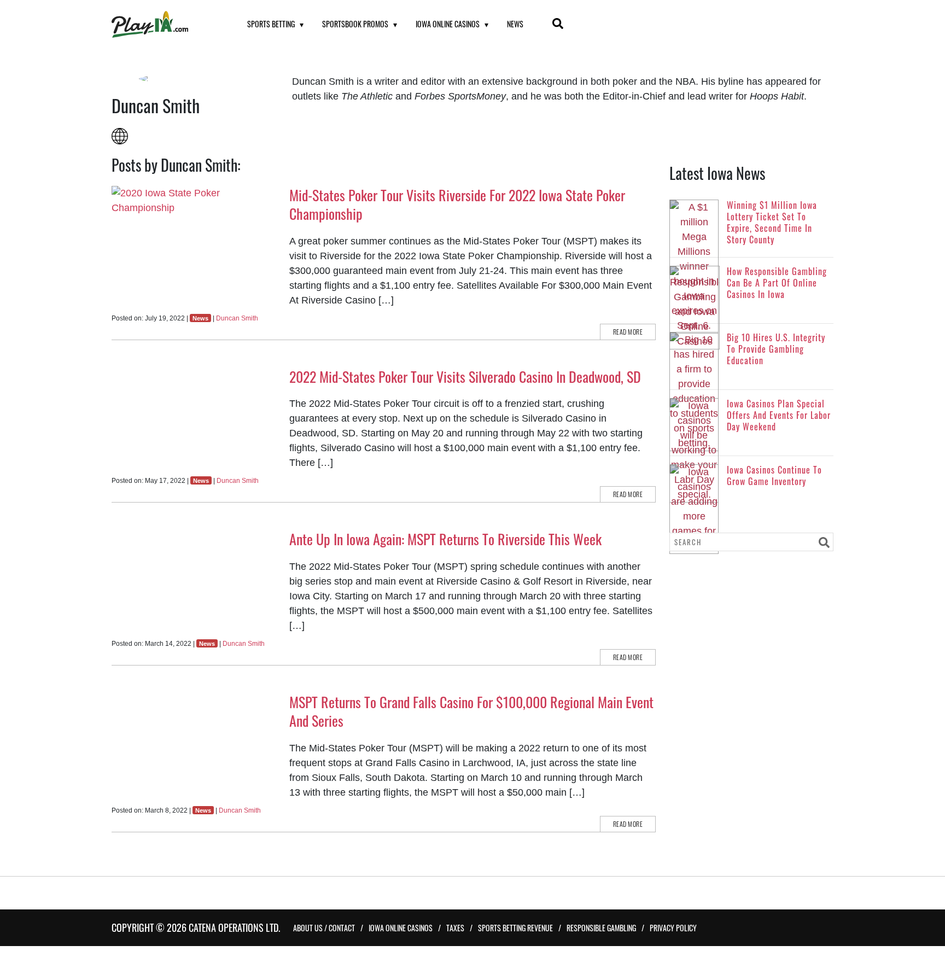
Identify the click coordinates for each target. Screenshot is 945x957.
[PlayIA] (166, 24)
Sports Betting (271, 24)
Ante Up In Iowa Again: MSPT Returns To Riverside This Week (445, 539)
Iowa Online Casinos (448, 24)
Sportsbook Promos (355, 24)
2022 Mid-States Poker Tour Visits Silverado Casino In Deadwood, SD (465, 376)
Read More (628, 331)
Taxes (455, 927)
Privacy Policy (673, 927)
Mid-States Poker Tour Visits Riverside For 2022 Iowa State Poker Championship (457, 204)
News (515, 24)
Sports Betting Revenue (515, 927)
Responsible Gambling (601, 927)
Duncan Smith (237, 318)
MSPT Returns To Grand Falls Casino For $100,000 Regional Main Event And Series (471, 711)
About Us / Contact (324, 927)
